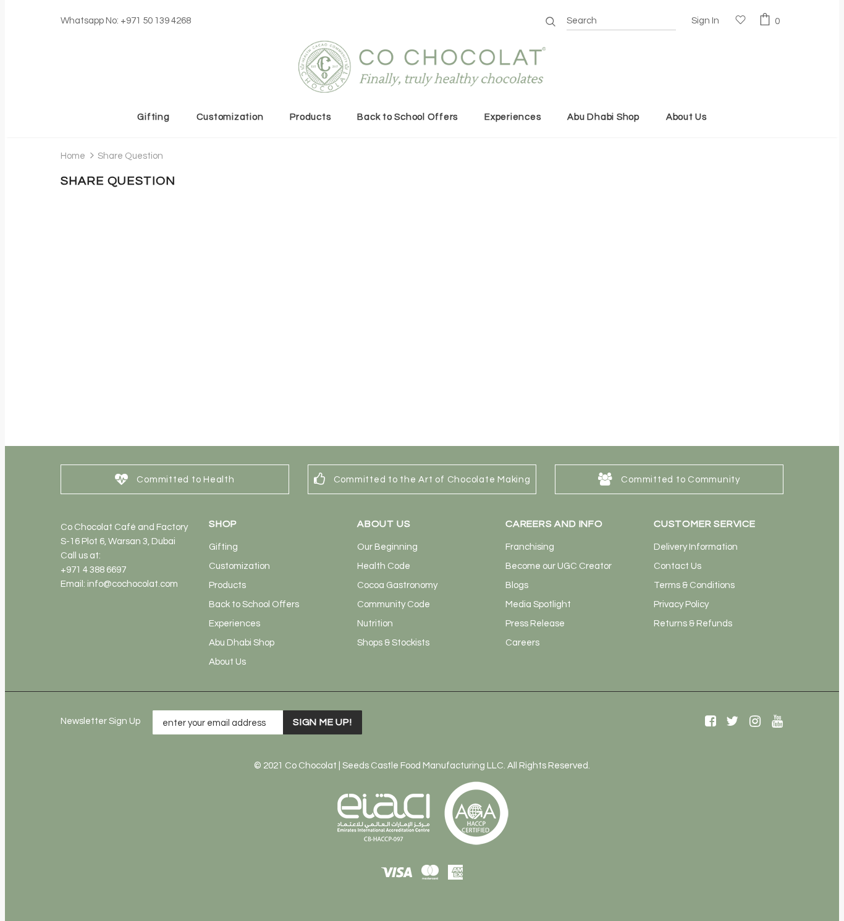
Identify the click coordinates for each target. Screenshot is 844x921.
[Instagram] (753, 722)
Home (73, 156)
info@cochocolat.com (132, 584)
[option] (174, 479)
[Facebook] (708, 722)
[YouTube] (775, 722)
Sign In (705, 20)
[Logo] (422, 67)
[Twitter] (730, 722)
